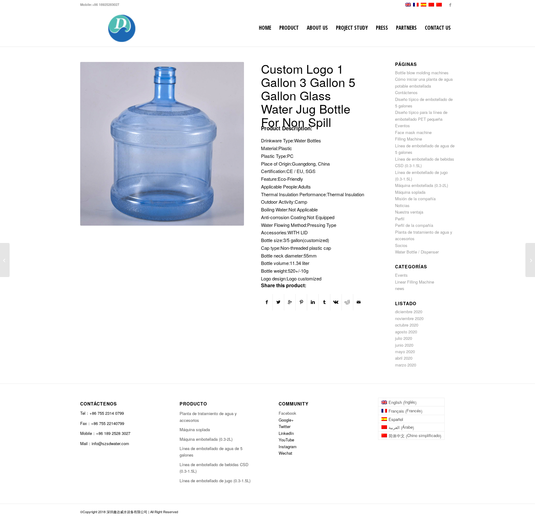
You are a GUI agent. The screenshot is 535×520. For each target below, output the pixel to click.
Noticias (402, 205)
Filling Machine (408, 139)
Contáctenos (406, 92)
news (399, 288)
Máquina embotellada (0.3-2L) (421, 185)
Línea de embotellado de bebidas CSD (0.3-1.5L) (214, 468)
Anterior (94, 144)
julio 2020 (403, 338)
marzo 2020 (405, 365)
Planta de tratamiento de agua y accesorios (208, 416)
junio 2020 (404, 345)
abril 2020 (403, 358)
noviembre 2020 (409, 318)
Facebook (287, 413)
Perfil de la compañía (414, 225)
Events (401, 275)
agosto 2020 (406, 332)
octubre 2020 (406, 325)
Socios (401, 245)
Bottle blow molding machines (422, 73)
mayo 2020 (405, 351)
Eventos (402, 125)
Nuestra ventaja (409, 212)
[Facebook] (450, 4)
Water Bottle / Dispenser (417, 252)
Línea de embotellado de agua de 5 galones (211, 451)
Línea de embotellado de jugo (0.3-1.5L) (215, 480)
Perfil (399, 219)
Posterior (230, 144)
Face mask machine (413, 132)
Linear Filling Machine (414, 282)
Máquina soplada (410, 192)
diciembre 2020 (408, 311)
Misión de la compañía (415, 199)
